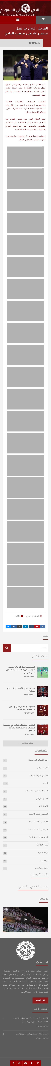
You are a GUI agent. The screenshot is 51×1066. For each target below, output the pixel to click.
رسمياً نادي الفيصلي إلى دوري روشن (32, 1034)
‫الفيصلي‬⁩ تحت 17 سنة (38, 822)
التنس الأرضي (42, 799)
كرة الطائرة (43, 853)
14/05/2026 (29, 695)
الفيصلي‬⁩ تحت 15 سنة (38, 814)
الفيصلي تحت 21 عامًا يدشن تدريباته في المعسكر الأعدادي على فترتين (20, 670)
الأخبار (17, 616)
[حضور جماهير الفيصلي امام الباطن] (25, 919)
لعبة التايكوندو (41, 868)
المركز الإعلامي (32, 616)
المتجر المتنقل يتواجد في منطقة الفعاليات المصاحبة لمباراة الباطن (19, 728)
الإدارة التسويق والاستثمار (36, 791)
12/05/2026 (29, 713)
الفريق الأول (43, 806)
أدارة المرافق (42, 768)
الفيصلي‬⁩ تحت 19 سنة (38, 830)
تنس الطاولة (42, 845)
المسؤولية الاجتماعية (38, 837)
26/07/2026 (29, 677)
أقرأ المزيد (40, 1000)
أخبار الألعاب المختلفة (38, 760)
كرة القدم (44, 861)
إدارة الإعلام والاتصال (39, 776)
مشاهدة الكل (26, 743)
